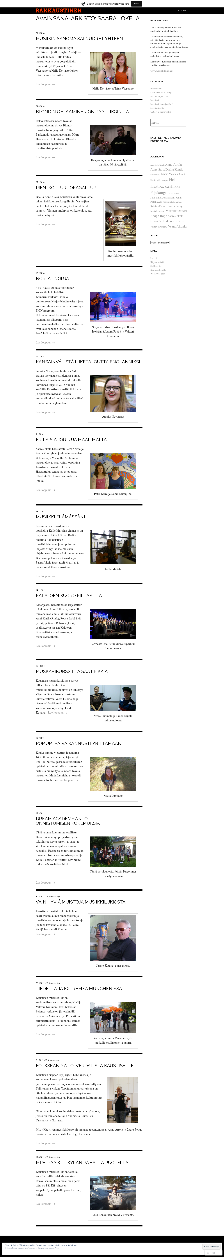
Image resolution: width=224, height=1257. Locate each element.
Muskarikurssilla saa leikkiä (72, 671)
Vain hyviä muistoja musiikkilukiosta (81, 902)
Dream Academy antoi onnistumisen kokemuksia (68, 821)
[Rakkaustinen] (59, 12)
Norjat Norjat (54, 278)
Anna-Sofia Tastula (157, 165)
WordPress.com (157, 273)
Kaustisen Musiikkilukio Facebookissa (165, 139)
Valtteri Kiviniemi (158, 226)
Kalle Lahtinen (176, 202)
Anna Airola (173, 164)
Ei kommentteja (53, 896)
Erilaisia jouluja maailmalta (71, 439)
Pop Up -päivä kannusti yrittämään (78, 743)
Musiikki (154, 100)
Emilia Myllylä (155, 174)
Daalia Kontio (174, 169)
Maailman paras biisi (160, 96)
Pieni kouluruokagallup (66, 187)
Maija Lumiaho (157, 210)
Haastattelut (156, 88)
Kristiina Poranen (158, 206)
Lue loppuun (45, 84)
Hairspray (165, 180)
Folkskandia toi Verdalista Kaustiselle (85, 1065)
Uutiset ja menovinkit (160, 111)
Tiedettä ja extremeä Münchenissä (79, 988)
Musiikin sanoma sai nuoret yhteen (79, 38)
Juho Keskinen (164, 201)
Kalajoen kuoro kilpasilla (69, 595)
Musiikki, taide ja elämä (161, 103)
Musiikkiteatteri (157, 107)
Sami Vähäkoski (162, 220)
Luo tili (153, 258)
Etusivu (183, 10)
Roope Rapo (158, 215)
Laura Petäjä (175, 206)
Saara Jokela (175, 216)
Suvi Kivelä (180, 222)
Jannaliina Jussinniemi (162, 197)
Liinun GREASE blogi (161, 92)
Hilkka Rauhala (174, 193)
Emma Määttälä (169, 174)
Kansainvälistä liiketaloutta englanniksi (88, 361)
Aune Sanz (157, 169)
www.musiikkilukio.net (161, 70)
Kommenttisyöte (158, 269)
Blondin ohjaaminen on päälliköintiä (82, 111)
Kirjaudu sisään (157, 262)
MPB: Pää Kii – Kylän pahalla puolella (82, 1162)
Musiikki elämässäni (60, 516)
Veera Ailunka (177, 226)
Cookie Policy (54, 1248)
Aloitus (136, 4)
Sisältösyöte (156, 265)
